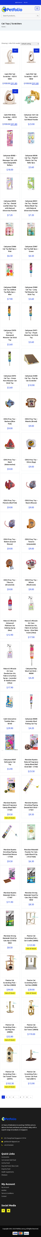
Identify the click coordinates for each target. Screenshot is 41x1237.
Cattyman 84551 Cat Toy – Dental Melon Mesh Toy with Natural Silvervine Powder (31, 205)
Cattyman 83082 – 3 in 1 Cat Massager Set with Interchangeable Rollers (10, 160)
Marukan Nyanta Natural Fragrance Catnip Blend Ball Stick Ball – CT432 (31, 763)
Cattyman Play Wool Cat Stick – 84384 (31, 671)
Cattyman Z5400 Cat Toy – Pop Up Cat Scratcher (31, 378)
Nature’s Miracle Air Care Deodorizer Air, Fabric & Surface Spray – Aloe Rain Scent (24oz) (31, 627)
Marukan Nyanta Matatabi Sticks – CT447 (9, 895)
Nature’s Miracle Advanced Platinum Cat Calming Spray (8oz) (9, 625)
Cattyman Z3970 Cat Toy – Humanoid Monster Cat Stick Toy (10, 335)
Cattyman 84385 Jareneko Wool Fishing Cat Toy (31, 721)
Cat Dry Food (5, 1163)
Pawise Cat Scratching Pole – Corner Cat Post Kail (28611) (31, 1075)
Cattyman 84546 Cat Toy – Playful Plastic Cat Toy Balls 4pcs (31, 159)
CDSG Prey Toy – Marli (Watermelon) (9, 462)
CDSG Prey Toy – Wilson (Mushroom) (31, 582)
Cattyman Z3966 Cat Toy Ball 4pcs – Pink (10, 249)
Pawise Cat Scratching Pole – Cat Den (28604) (9, 982)
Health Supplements (7, 1172)
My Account (19, 2)
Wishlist (3, 1190)
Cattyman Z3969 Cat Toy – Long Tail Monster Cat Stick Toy (31, 290)
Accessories (5, 1157)
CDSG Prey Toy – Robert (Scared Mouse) (9, 541)
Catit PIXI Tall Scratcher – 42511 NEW (31, 76)
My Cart (25, 2)
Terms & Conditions (7, 1193)
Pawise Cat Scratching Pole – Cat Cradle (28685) (31, 938)
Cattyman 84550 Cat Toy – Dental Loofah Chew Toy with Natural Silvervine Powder (10, 205)
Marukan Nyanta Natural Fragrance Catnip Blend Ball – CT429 (10, 806)
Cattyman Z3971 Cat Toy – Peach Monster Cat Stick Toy (31, 333)
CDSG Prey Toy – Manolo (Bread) (31, 420)
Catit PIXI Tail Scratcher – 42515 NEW (10, 76)
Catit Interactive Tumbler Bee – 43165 (9, 721)
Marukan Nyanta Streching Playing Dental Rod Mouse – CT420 (10, 853)
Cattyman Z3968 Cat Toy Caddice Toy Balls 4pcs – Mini (10, 290)
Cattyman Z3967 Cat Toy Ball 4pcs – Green (31, 249)
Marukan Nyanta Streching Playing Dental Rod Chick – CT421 (31, 806)
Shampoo (4, 1175)
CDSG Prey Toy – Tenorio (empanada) (31, 541)
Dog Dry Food (5, 1169)
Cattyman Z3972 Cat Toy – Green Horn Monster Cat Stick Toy (10, 379)
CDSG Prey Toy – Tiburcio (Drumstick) (9, 582)
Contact (3, 1196)
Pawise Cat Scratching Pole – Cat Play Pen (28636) (9, 1028)
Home (3, 27)
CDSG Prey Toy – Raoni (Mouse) (31, 502)
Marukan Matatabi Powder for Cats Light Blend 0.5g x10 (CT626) (31, 853)
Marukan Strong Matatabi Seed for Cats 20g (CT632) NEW (31, 896)
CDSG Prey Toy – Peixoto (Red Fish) (10, 502)
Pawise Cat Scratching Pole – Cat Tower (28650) (31, 1027)
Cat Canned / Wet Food (8, 1160)
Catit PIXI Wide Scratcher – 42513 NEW (10, 117)
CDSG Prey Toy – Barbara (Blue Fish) (9, 421)
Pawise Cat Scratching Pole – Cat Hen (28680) (31, 982)
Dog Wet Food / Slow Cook (9, 1166)
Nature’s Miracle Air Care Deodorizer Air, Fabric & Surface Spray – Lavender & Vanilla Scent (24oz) (10, 676)
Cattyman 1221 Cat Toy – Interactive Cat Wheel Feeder (31, 117)
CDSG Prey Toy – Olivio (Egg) (31, 461)
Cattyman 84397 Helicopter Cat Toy (10, 762)
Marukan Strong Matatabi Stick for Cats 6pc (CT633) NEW (10, 939)
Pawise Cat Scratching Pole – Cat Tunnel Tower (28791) (10, 1075)
